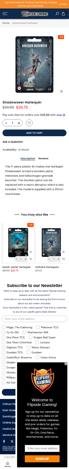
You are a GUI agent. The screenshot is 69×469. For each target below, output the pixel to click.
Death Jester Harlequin (17, 267)
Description (28, 158)
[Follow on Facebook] (4, 441)
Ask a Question (13, 142)
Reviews (43, 158)
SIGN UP (42, 458)
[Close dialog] (66, 363)
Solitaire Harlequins (47, 267)
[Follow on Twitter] (12, 441)
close (63, 4)
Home (6, 23)
